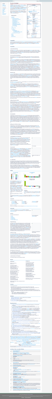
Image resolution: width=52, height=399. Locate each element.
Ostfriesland (17, 6)
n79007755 (24, 346)
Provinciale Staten (23, 344)
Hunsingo (36, 126)
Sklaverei (27, 76)
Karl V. (24, 132)
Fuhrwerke (29, 105)
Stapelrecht (33, 129)
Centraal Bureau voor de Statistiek (29, 310)
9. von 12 (35, 22)
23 (37, 248)
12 (24, 230)
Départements (15, 150)
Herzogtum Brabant (34, 338)
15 (28, 237)
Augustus (23, 74)
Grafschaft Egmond (37, 339)
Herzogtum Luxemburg (21, 339)
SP (34, 177)
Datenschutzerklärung (28, 397)
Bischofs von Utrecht (31, 107)
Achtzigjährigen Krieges (16, 137)
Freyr (16, 62)
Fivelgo (38, 126)
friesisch (22, 12)
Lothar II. (18, 101)
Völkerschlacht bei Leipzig (13, 155)
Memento (34, 320)
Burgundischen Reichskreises (21, 337)
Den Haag (31, 165)
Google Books (19, 307)
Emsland (22, 6)
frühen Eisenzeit (13, 59)
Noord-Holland (12, 64)
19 (40, 240)
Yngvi (17, 61)
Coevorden (31, 110)
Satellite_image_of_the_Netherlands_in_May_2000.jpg (20, 369)
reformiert (35, 25)
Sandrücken (12, 60)
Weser (16, 64)
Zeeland (28, 343)
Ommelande (13, 12)
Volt (34, 191)
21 (33, 244)
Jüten (11, 82)
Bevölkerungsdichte (29, 23)
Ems (28, 65)
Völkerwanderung (15, 81)
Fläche (28, 30)
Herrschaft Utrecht (29, 340)
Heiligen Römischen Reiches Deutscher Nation (31, 337)
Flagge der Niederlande (15, 351)
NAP (36, 32)
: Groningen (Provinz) (15, 297)
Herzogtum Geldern (19, 340)
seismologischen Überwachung (26, 234)
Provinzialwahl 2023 (32, 172)
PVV (24, 191)
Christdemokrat (34, 195)
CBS (30, 24)
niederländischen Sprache (23, 8)
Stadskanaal (23, 202)
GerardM (18, 376)
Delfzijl (31, 57)
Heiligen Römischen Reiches (25, 101)
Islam (35, 27)
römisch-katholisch (36, 26)
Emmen (18, 53)
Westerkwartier (34, 201)
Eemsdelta (13, 201)
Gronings (22, 9)
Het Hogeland (13, 202)
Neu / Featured (4, 6)
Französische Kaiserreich (16, 153)
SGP (24, 192)
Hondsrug (22, 52)
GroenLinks (18, 186)
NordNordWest (32, 12)
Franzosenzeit (18, 148)
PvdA (26, 177)
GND (17, 346)
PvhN (38, 191)
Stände (15, 337)
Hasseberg (29, 43)
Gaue (30, 126)
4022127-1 (19, 346)
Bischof (22, 115)
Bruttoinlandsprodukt (19, 209)
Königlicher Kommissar (29, 20)
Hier (9, 395)
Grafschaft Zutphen (24, 340)
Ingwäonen (32, 60)
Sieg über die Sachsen (28, 91)
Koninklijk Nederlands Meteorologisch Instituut (15, 234)
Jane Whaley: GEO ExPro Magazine (20, 314)
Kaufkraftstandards (12, 210)
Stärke (30, 238)
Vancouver (32, 111)
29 (14, 261)
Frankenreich (35, 85)
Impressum (22, 397)
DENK (38, 192)
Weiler (35, 102)
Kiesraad (28, 308)
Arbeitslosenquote (12, 211)
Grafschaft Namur (15, 338)
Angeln (15, 82)
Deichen (11, 105)
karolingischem (24, 92)
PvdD (37, 177)
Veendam (23, 203)
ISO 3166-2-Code (29, 17)
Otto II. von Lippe (25, 115)
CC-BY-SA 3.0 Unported (30, 394)
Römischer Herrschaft (29, 75)
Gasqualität (27, 227)
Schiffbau (12, 216)
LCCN (22, 346)
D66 (36, 177)
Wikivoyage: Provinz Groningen (15, 298)
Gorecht (20, 107)
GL (28, 177)
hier (6, 395)
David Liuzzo (18, 353)
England (23, 96)
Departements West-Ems (16, 154)
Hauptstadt (28, 16)
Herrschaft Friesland (26, 339)
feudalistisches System (15, 94)
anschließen (14, 139)
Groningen (34, 16)
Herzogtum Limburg (16, 339)
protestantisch (35, 24)
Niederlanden (29, 342)
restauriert (11, 157)
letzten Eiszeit (15, 50)
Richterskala (16, 236)
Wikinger (36, 97)
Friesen (20, 82)
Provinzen (24, 342)
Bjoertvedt (18, 387)
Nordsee (20, 7)
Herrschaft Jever (24, 341)
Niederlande (34, 5)
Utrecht (26, 343)
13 (31, 236)
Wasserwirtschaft (22, 168)
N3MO (23, 353)
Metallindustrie (12, 217)
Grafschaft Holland (29, 338)
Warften (34, 67)
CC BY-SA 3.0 (27, 353)
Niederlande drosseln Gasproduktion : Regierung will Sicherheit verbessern (21, 327)
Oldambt (23, 201)
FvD (17, 178)
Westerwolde (16, 43)
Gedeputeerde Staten (27, 344)
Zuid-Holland (30, 343)
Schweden (26, 96)
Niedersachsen (12, 7)
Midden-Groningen (14, 203)
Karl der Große (20, 91)
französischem (20, 149)
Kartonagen (16, 219)
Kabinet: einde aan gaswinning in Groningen (18, 328)
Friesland (12, 152)
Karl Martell (15, 91)
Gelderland (19, 133)
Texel (39, 63)
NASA (30, 369)
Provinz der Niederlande (23, 5)
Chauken (37, 65)
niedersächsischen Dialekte (17, 9)
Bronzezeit (25, 60)
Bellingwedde (33, 216)
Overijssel (23, 343)
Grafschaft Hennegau (19, 338)
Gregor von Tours (28, 86)
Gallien (19, 73)
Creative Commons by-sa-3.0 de (37, 12)
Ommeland (32, 266)
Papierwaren (12, 219)
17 (35, 238)
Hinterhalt (21, 121)
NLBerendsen (18, 382)
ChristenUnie (13, 187)
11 (24, 224)
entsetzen (11, 120)
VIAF (27, 346)
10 (18, 223)
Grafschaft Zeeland (25, 338)
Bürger (13, 140)
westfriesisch (11, 5)
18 (23, 239)
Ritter (28, 121)
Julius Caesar (11, 73)
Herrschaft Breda (33, 339)
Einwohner (28, 22)
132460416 (29, 346)
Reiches (26, 83)
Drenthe (19, 152)
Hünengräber (17, 57)
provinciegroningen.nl (35, 18)
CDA (35, 20)
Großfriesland (11, 85)
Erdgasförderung (13, 218)
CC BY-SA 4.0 (24, 382)
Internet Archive (14, 321)
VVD (17, 177)
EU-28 (24, 210)
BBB (17, 176)
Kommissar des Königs (21, 195)
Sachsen (32, 62)
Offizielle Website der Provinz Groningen (15, 299)
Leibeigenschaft (37, 94)
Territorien (12, 337)
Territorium (26, 148)
